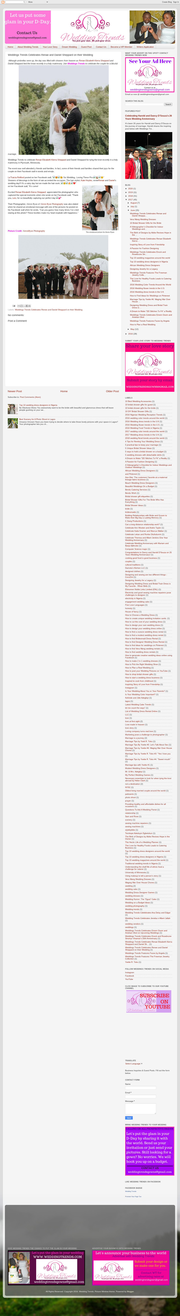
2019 (130, 192)
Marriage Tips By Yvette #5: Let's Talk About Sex (146, 745)
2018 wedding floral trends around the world (144, 438)
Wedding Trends (130, 1191)
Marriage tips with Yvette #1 (137, 765)
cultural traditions (132, 565)
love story (129, 728)
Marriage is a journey (134, 738)
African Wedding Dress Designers (145, 265)
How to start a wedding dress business (142, 678)
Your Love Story (50, 47)
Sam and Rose (131, 816)
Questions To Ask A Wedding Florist (141, 810)
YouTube (129, 979)
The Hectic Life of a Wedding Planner (141, 842)
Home (10, 47)
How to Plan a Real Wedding (142, 325)
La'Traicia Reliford (16, 177)
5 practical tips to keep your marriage (141, 445)
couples (128, 561)
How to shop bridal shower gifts (139, 674)
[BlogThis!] (21, 305)
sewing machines (132, 827)
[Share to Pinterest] (29, 305)
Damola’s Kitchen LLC (135, 568)
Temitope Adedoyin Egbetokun (138, 833)
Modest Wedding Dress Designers (140, 768)
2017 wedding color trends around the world (144, 431)
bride (127, 509)
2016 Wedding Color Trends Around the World (150, 285)
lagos (127, 701)
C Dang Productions (134, 521)
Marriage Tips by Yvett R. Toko (138, 741)
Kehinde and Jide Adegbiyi (137, 698)
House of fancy (132, 612)
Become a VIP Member (121, 47)
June (132, 210)
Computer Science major (136, 549)
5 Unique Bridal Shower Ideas (138, 448)
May (132, 329)
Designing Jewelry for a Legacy (144, 269)
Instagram (129, 688)
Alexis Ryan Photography (51, 204)
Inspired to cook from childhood (139, 681)
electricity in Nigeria (133, 598)
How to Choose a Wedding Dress (140, 615)
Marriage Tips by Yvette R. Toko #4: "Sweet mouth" (148, 759)
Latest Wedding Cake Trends (138, 705)
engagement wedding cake (137, 602)
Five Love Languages (134, 605)
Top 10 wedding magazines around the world (150, 258)
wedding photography (134, 906)
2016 (130, 334)
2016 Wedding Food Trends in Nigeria (142, 428)
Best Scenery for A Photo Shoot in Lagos (37, 419)
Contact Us (101, 47)
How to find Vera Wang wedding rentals (142, 649)
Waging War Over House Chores (139, 883)
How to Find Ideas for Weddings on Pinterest (150, 296)
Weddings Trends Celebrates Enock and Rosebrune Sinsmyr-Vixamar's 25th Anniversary (148, 937)
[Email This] (18, 305)
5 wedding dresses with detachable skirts (143, 455)
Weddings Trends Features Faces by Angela (149, 321)
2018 (130, 196)
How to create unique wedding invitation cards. (146, 618)
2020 (130, 189)
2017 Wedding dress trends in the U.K (142, 435)
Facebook (129, 976)
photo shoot (130, 797)
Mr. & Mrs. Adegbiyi (133, 772)
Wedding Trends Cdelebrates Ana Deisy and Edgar (147, 913)
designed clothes (132, 571)
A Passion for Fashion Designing (144, 248)
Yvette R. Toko (131, 962)
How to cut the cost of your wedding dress (143, 622)
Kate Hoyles (86, 180)
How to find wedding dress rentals (140, 652)
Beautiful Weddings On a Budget (139, 486)
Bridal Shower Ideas (134, 505)
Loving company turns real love (139, 731)
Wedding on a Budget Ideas (137, 903)
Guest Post (86, 47)
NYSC (127, 787)
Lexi (14, 198)
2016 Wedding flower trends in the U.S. (147, 288)
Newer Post (15, 391)
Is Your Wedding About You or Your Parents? (145, 691)
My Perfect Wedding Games (137, 775)
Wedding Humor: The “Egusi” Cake (140, 899)
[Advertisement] (41, 156)
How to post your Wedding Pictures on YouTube (146, 671)
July (132, 206)
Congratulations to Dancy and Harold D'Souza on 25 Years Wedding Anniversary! (148, 553)
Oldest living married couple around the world (145, 791)
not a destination (132, 784)
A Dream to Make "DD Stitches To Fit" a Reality (151, 311)
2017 (130, 200)
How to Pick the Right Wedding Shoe (141, 664)
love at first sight (132, 721)
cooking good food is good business (141, 558)
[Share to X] (24, 305)
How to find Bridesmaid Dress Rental (141, 639)
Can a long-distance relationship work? (142, 524)
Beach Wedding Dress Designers (140, 483)
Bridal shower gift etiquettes (137, 496)
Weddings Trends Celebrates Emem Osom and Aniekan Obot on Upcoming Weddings (146, 932)
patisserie (129, 794)
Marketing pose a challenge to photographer (145, 735)
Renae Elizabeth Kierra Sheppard (94, 61)
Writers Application (145, 47)
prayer (128, 801)
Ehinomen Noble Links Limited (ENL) (141, 589)
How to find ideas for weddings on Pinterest (144, 645)
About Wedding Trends (28, 47)
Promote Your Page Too (133, 1196)
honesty (128, 608)
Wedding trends (132, 909)
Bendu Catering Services (136, 490)
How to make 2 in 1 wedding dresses (141, 661)
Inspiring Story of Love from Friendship (147, 245)
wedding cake (131, 889)
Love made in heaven (134, 725)
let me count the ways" (135, 708)
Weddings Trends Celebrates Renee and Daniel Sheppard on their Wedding (48, 310)
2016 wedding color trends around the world (144, 418)
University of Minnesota (135, 872)
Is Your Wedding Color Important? (140, 694)
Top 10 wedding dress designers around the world (147, 851)
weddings (129, 927)
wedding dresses (132, 896)
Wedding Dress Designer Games (139, 892)
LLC (127, 715)
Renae (101, 180)
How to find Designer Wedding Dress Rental (144, 642)
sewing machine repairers (136, 823)
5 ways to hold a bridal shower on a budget (144, 452)
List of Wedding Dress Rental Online (141, 711)
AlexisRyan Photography (34, 231)
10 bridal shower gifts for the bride (140, 408)
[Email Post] (14, 306)
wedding (129, 886)
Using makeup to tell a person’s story (141, 876)
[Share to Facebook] (26, 305)
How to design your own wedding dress (142, 625)
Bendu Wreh (130, 493)
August (133, 203)
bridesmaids (130, 512)
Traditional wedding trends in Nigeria (141, 863)
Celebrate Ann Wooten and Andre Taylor (143, 528)
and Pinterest (131, 474)
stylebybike (130, 830)
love (127, 718)
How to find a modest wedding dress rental (144, 635)
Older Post (112, 391)
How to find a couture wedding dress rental (144, 632)
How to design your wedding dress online (143, 628)
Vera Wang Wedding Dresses (143, 219)
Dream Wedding (69, 47)
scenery (128, 820)
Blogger (130, 1292)
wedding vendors (132, 924)
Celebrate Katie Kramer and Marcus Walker (144, 531)
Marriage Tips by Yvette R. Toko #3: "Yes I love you (148, 754)
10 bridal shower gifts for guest (139, 405)
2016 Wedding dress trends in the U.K (147, 292)
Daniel (112, 180)
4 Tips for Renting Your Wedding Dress (142, 441)
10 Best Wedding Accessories (138, 401)
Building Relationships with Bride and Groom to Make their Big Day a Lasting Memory (146, 516)
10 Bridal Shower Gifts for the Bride (145, 223)
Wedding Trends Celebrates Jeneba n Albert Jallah (147, 918)
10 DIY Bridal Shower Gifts (137, 411)
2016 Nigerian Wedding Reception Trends (143, 415)
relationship (130, 813)
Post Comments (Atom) (30, 397)
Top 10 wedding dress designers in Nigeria (38, 405)
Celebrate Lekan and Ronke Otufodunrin (143, 534)
